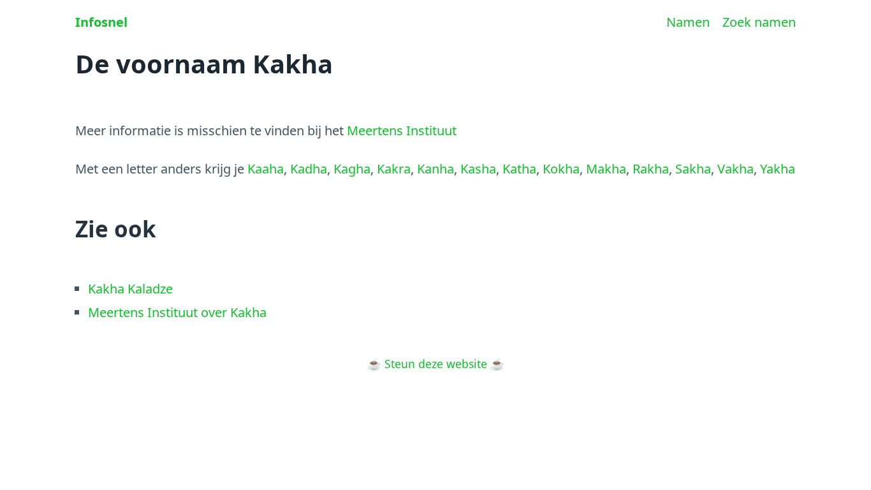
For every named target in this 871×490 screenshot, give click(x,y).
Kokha (561, 168)
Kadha (308, 168)
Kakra (394, 168)
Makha (606, 168)
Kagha (351, 168)
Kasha (478, 168)
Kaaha (265, 168)
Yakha (777, 168)
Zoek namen (759, 22)
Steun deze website (435, 363)
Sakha (693, 168)
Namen (688, 22)
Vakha (735, 168)
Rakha (651, 168)
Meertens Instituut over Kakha (177, 312)
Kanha (435, 168)
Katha (519, 168)
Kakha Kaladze (130, 288)
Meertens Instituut (402, 130)
